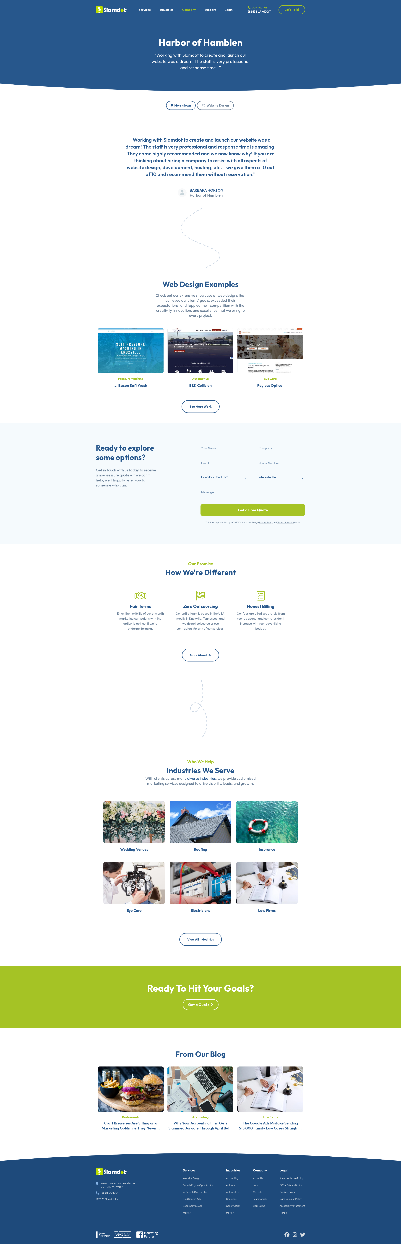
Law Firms (267, 910)
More (186, 1212)
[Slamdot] (111, 9)
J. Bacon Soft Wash (131, 385)
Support (210, 10)
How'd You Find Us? (214, 477)
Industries (166, 10)
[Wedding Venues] (134, 821)
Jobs (255, 1185)
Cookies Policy (287, 1192)
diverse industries (201, 778)
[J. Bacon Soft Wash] (131, 350)
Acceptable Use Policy (291, 1178)
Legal (283, 1170)
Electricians (200, 910)
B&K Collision (200, 385)
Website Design (217, 105)
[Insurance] (267, 821)
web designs (228, 295)
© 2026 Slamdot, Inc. (107, 1199)
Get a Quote (198, 1004)
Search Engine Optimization (198, 1185)
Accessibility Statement (292, 1205)
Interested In (267, 477)
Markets (257, 1192)
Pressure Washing (130, 379)
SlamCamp (259, 1205)
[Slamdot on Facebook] (286, 1234)
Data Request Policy (290, 1198)
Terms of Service (285, 522)
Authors (230, 1185)
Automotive (200, 379)
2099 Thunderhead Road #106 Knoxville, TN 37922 (118, 1185)
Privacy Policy (266, 522)
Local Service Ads (192, 1205)
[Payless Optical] (270, 350)
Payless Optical (270, 385)
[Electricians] (200, 882)
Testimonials (260, 1198)
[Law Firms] (267, 882)
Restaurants (130, 1117)
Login (229, 10)
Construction (233, 1205)
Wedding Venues (134, 849)
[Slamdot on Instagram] (295, 1234)
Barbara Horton (206, 190)
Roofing (200, 849)
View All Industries (200, 939)
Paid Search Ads (192, 1198)
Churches (231, 1198)
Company (189, 10)
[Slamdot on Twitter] (302, 1234)
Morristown (182, 105)
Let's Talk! (292, 10)
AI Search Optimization (195, 1192)
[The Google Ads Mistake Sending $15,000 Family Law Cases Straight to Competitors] (270, 1088)
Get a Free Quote (253, 510)
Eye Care (270, 379)
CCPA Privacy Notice (290, 1185)
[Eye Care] (134, 882)
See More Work (201, 406)
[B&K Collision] (200, 350)
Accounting (200, 1117)
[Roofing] (200, 821)
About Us (258, 1178)
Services (145, 10)
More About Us (200, 655)
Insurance (267, 849)
